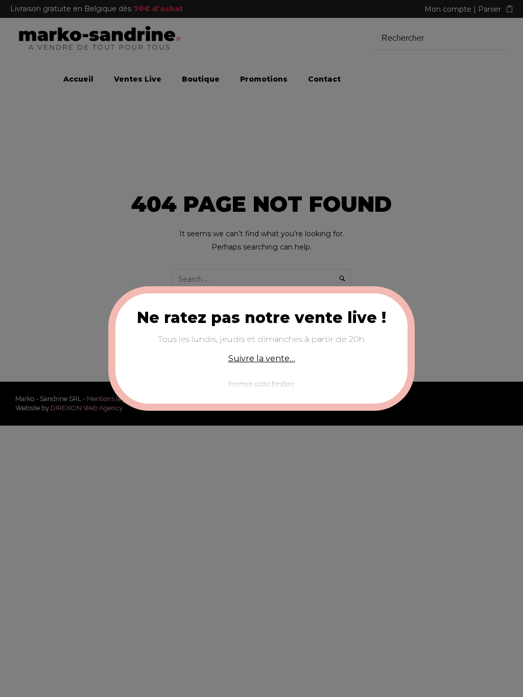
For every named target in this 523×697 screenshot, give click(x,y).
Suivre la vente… (261, 358)
